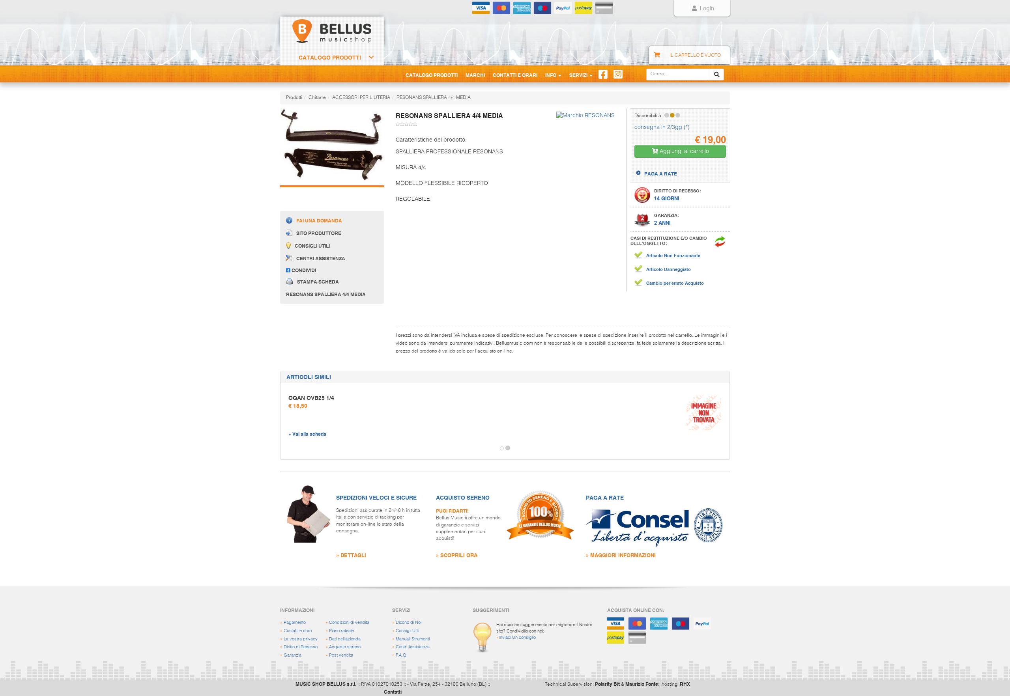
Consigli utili (312, 246)
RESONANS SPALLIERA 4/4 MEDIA (434, 97)
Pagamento (295, 622)
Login (706, 8)
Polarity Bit (607, 684)
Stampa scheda (318, 281)
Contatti (393, 692)
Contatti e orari (298, 631)
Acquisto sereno (345, 647)
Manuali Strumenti (413, 639)
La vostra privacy (301, 639)
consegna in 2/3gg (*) (662, 127)
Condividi (303, 270)
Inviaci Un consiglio (517, 637)
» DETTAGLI (351, 555)
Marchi (475, 75)
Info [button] (551, 75)
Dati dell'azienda (345, 639)
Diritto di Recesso (301, 647)
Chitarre (317, 97)
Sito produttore (318, 233)
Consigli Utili (407, 631)
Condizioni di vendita (349, 622)
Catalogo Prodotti (330, 57)
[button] (288, 448)
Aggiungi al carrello (683, 151)
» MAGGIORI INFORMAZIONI (621, 555)
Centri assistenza (320, 258)
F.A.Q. (402, 655)
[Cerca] (717, 74)
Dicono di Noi (408, 622)
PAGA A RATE (660, 173)
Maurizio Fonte (641, 684)
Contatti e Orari (515, 75)
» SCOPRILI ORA (456, 555)
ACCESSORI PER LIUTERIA (361, 97)
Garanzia (292, 655)
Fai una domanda (319, 220)
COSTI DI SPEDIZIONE (669, 166)
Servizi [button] (579, 75)
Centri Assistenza (413, 647)
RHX (685, 684)
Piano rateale (341, 631)
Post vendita (341, 655)
